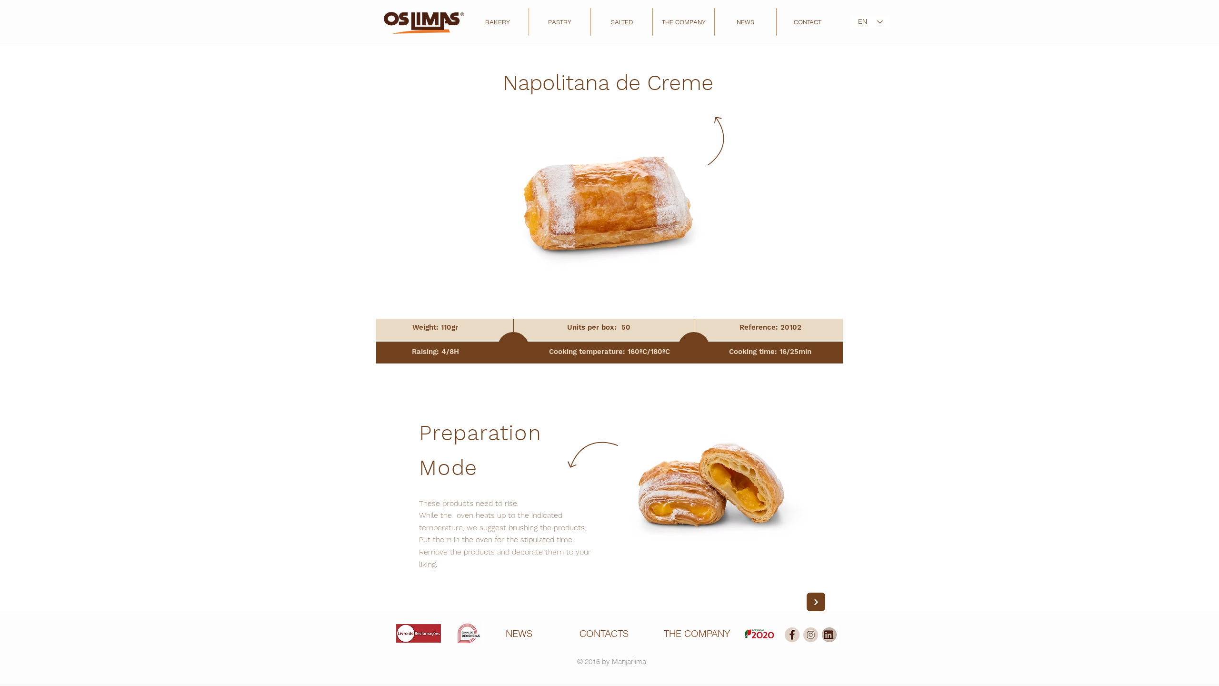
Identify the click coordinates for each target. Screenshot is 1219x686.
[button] (498, 22)
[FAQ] (810, 634)
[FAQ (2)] (792, 634)
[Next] (816, 602)
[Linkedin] (829, 634)
